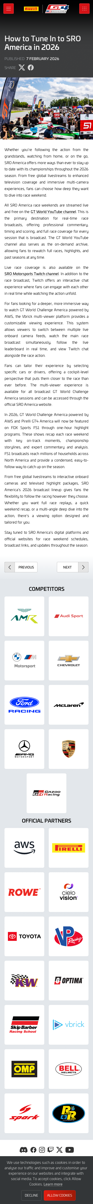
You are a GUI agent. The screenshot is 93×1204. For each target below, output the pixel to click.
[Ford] (24, 705)
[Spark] (24, 1113)
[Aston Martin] (24, 616)
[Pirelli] (68, 848)
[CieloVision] (68, 892)
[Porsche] (68, 749)
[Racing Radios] (68, 1113)
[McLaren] (68, 705)
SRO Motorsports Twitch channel (32, 273)
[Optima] (68, 980)
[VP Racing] (68, 936)
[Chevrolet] (68, 660)
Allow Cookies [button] (59, 1195)
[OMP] (24, 1069)
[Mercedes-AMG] (24, 749)
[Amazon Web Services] (24, 848)
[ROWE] (24, 892)
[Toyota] (46, 793)
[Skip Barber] (24, 1025)
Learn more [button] (53, 1183)
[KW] (24, 980)
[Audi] (68, 616)
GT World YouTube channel (53, 211)
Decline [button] (31, 1195)
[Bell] (68, 1069)
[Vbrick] (68, 1025)
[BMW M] (24, 660)
